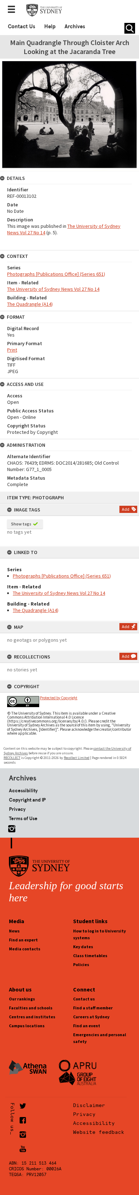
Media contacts (24, 948)
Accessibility (23, 790)
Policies (81, 964)
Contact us (84, 998)
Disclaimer (89, 1105)
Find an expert (23, 939)
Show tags (21, 524)
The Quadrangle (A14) (35, 610)
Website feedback (98, 1132)
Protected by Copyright (58, 697)
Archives (75, 26)
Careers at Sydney (91, 1016)
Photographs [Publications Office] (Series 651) (62, 576)
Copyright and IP (27, 799)
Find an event (86, 1025)
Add (125, 509)
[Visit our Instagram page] (10, 827)
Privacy (17, 809)
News (14, 931)
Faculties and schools (30, 1007)
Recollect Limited (76, 757)
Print (12, 350)
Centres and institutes (32, 1016)
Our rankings (22, 998)
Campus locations (27, 1025)
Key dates (83, 946)
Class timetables (90, 955)
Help (50, 26)
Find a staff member (93, 1007)
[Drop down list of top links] (13, 10)
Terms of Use (23, 818)
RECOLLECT (12, 757)
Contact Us (21, 26)
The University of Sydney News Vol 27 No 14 (59, 593)
